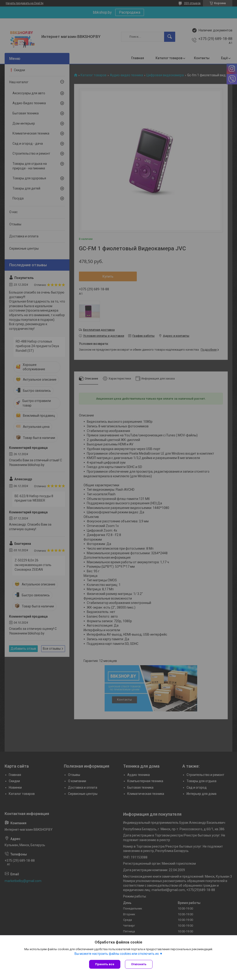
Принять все (104, 964)
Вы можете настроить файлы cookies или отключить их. (117, 954)
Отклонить (139, 964)
